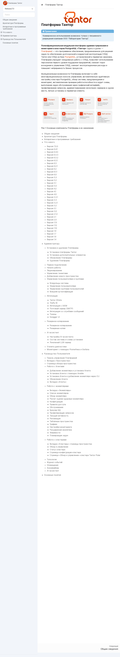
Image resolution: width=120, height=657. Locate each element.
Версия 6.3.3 (52, 155)
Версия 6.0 (52, 174)
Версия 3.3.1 (52, 197)
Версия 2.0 (52, 219)
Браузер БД (55, 410)
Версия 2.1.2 (52, 214)
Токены (53, 314)
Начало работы (54, 267)
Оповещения (52, 465)
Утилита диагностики (57, 346)
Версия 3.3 (52, 200)
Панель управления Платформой (62, 358)
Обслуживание (56, 407)
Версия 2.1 (51, 217)
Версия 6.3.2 (52, 157)
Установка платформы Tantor (63, 252)
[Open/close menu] (1, 32)
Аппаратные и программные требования (14, 28)
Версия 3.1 (51, 208)
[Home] (42, 5)
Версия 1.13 (52, 222)
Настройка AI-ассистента (61, 337)
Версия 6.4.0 (52, 152)
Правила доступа (58, 404)
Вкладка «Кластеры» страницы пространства (71, 444)
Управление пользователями (63, 286)
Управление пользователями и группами (65, 279)
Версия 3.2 (52, 205)
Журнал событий (54, 462)
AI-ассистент (53, 332)
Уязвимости (55, 432)
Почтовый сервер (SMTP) (61, 308)
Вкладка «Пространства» (58, 361)
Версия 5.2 (52, 180)
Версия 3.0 (52, 211)
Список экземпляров (59, 393)
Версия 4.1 (51, 191)
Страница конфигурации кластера (65, 452)
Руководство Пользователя (14, 39)
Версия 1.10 (52, 228)
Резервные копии (57, 328)
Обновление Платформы (61, 258)
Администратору (10, 36)
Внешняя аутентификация (61, 291)
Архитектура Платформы (13, 23)
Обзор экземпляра (58, 396)
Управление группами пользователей (67, 289)
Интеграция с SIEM (58, 306)
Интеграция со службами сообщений (67, 311)
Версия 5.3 (52, 177)
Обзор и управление (59, 447)
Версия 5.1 (51, 183)
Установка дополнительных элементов (68, 255)
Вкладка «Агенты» (58, 382)
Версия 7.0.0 (52, 146)
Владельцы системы (59, 283)
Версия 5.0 (52, 186)
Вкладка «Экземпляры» (60, 390)
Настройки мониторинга (61, 427)
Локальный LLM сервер (60, 342)
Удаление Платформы (60, 260)
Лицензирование (54, 270)
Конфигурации (56, 401)
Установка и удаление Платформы (63, 248)
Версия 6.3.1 (52, 160)
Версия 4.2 (51, 188)
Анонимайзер (53, 468)
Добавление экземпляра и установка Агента (70, 370)
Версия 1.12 (52, 225)
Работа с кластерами (56, 440)
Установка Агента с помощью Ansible (67, 373)
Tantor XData (56, 300)
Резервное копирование (58, 321)
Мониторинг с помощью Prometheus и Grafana (68, 349)
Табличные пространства (61, 421)
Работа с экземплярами (58, 386)
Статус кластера (57, 449)
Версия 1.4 (51, 239)
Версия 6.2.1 (52, 166)
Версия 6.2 (51, 169)
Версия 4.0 (52, 194)
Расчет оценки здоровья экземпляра (66, 399)
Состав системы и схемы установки (66, 339)
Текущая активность (59, 416)
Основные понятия (10, 43)
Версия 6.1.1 (52, 172)
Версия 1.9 (51, 231)
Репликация (55, 418)
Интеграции (52, 296)
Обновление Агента (59, 379)
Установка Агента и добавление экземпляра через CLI (74, 376)
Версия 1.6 (51, 236)
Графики (53, 424)
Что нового (7, 32)
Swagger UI (55, 317)
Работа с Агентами (55, 366)
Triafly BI (54, 303)
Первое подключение (57, 265)
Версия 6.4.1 (52, 149)
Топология (52, 459)
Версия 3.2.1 (52, 203)
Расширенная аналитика (61, 430)
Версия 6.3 (52, 163)
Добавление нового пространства (63, 276)
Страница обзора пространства (61, 363)
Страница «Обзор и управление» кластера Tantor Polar (75, 455)
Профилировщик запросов (62, 413)
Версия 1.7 (51, 234)
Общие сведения (10, 20)
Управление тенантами (57, 273)
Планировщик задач (59, 435)
